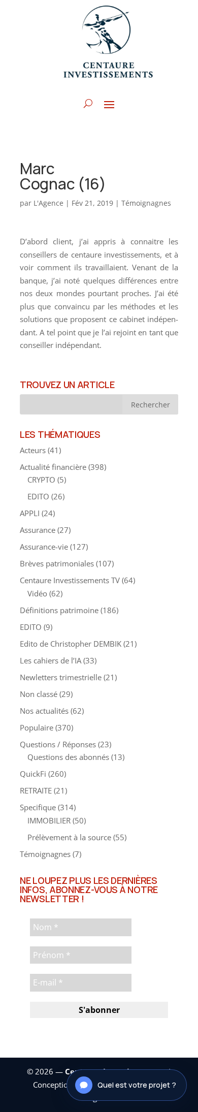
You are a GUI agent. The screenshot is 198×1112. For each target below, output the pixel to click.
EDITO (38, 496)
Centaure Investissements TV (70, 580)
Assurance (37, 530)
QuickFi (33, 774)
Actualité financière (53, 467)
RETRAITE (36, 790)
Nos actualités (44, 711)
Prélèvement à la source (69, 837)
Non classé (38, 694)
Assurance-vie (44, 547)
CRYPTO (41, 479)
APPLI (30, 513)
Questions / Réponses (58, 744)
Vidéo (37, 593)
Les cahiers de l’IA (50, 660)
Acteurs (33, 450)
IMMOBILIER (49, 820)
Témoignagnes (146, 203)
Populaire (36, 727)
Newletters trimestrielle (61, 677)
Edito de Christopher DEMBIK (70, 644)
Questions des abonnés (68, 757)
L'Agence (48, 203)
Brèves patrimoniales (57, 563)
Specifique (38, 807)
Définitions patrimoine (59, 610)
